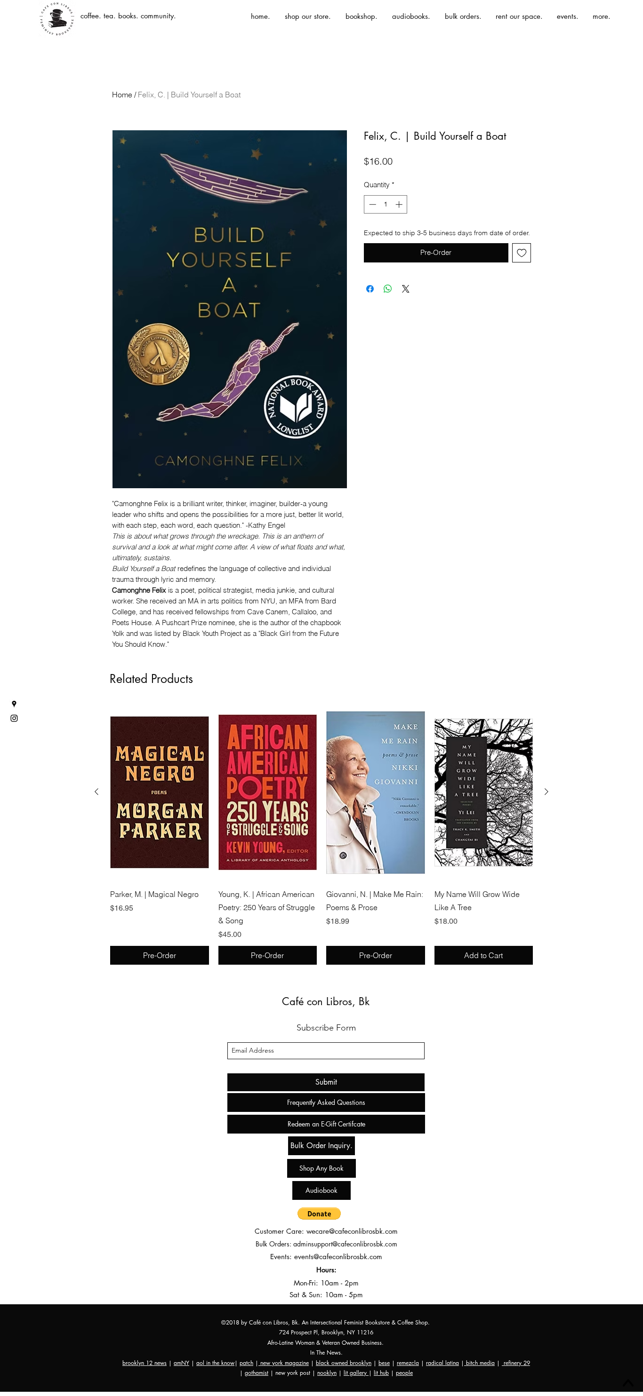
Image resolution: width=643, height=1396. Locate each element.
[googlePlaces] (14, 704)
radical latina (442, 1363)
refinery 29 (516, 1363)
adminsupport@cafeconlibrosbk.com (345, 1243)
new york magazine (283, 1363)
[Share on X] (405, 288)
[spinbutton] (386, 204)
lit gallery (356, 1373)
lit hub (381, 1373)
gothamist (256, 1373)
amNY (181, 1363)
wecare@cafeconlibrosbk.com (352, 1231)
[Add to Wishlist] (521, 252)
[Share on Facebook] (370, 288)
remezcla (408, 1363)
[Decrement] (371, 204)
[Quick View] (159, 792)
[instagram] (14, 718)
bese (384, 1363)
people (404, 1373)
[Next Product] (546, 791)
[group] (321, 834)
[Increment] (400, 204)
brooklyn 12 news (144, 1363)
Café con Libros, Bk (326, 1001)
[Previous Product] (96, 791)
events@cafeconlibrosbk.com (338, 1256)
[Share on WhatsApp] (388, 288)
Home (122, 94)
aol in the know (215, 1363)
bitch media (479, 1363)
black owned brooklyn (343, 1363)
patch (246, 1363)
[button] (319, 1213)
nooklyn (327, 1373)
